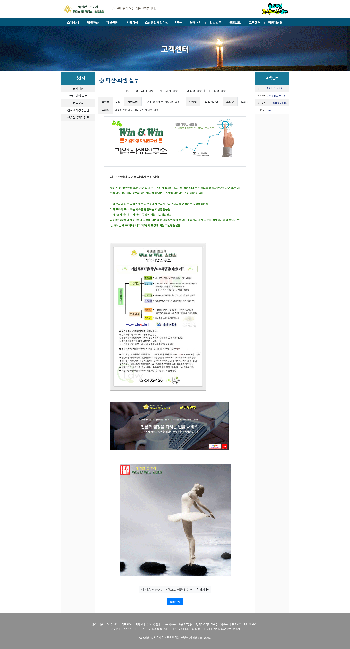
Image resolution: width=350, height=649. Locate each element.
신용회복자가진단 (78, 117)
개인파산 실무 (169, 91)
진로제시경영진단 (78, 110)
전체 (127, 91)
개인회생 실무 (217, 91)
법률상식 (78, 103)
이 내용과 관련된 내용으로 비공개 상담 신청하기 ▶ (175, 589)
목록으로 (175, 601)
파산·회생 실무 (78, 95)
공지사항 (78, 88)
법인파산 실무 (144, 91)
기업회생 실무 (193, 91)
